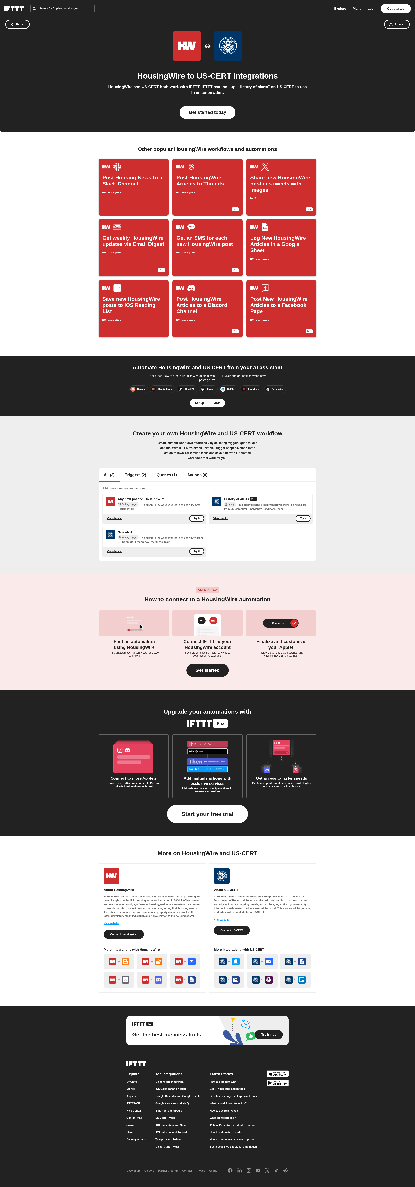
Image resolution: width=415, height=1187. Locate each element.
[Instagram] (249, 1170)
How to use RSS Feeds (224, 1110)
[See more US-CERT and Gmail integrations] (229, 980)
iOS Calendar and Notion (170, 1089)
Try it (197, 518)
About (213, 1170)
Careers (149, 1170)
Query (231, 504)
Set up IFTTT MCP (207, 403)
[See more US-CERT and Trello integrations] (295, 980)
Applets (131, 1096)
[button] (207, 670)
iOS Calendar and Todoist (171, 1132)
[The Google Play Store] (278, 1084)
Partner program (168, 1170)
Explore (340, 8)
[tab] (109, 475)
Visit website (111, 923)
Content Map (134, 1117)
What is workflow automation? (228, 1103)
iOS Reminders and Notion (171, 1125)
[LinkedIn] (240, 1170)
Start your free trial (207, 814)
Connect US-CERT (231, 930)
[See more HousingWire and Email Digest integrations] (185, 961)
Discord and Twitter (167, 1146)
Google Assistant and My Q (172, 1103)
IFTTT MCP (133, 1103)
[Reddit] (286, 1170)
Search (130, 1125)
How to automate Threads (225, 1132)
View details (114, 518)
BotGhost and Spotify (168, 1110)
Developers (133, 1170)
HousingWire (161, 76)
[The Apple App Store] (278, 1074)
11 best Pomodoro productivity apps (232, 1125)
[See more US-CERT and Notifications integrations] (229, 961)
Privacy (200, 1170)
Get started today (207, 112)
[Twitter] (267, 1170)
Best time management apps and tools (233, 1096)
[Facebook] (230, 1170)
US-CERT (214, 76)
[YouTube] (258, 1170)
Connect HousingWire (123, 934)
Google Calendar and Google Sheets (177, 1096)
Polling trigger (129, 504)
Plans (357, 8)
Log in (372, 8)
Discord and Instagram (169, 1081)
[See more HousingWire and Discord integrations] (152, 980)
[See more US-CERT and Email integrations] (262, 961)
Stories (130, 1089)
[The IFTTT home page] (14, 9)
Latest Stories (221, 1074)
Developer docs (136, 1139)
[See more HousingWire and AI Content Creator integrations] (152, 961)
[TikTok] (276, 1170)
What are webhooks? (223, 1117)
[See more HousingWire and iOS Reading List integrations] (119, 980)
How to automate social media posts (232, 1139)
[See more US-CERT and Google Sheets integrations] (295, 961)
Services (131, 1081)
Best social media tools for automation (233, 1146)
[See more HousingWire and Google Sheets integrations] (185, 980)
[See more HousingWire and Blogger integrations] (119, 961)
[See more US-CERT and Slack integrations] (262, 980)
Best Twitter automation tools (228, 1089)
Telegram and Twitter (168, 1139)
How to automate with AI (224, 1081)
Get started (395, 8)
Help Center (133, 1110)
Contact (187, 1170)
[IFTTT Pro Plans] (253, 499)
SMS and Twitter (165, 1117)
